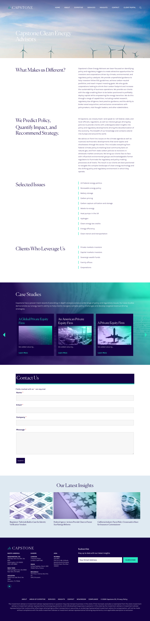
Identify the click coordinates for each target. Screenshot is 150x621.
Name (19, 392)
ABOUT (24, 599)
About (67, 7)
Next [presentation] (145, 335)
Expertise (78, 7)
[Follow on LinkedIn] (9, 586)
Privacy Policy (122, 599)
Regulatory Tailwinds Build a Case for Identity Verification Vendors (28, 523)
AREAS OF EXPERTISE (37, 599)
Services (91, 7)
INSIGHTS (61, 599)
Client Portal (130, 7)
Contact (115, 7)
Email (19, 405)
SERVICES (51, 599)
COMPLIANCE (93, 599)
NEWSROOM (81, 599)
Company (21, 417)
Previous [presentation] (5, 335)
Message (21, 429)
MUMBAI (57, 557)
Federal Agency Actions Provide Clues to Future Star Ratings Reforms (73, 523)
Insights (104, 7)
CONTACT (70, 599)
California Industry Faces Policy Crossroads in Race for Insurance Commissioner (118, 523)
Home (57, 7)
